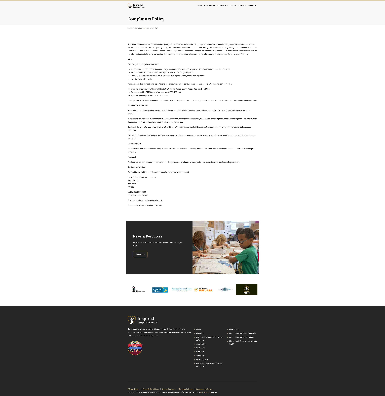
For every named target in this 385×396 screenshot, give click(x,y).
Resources (242, 6)
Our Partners (200, 348)
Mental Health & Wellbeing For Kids (241, 337)
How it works (209, 6)
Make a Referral (202, 360)
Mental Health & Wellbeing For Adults (242, 333)
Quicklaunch (205, 392)
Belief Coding (234, 329)
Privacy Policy (133, 389)
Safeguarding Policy (204, 389)
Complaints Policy (186, 389)
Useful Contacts (168, 389)
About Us (232, 6)
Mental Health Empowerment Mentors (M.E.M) (243, 342)
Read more (140, 254)
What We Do (221, 6)
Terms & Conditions (150, 389)
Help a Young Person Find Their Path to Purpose (209, 338)
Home (200, 6)
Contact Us (252, 6)
